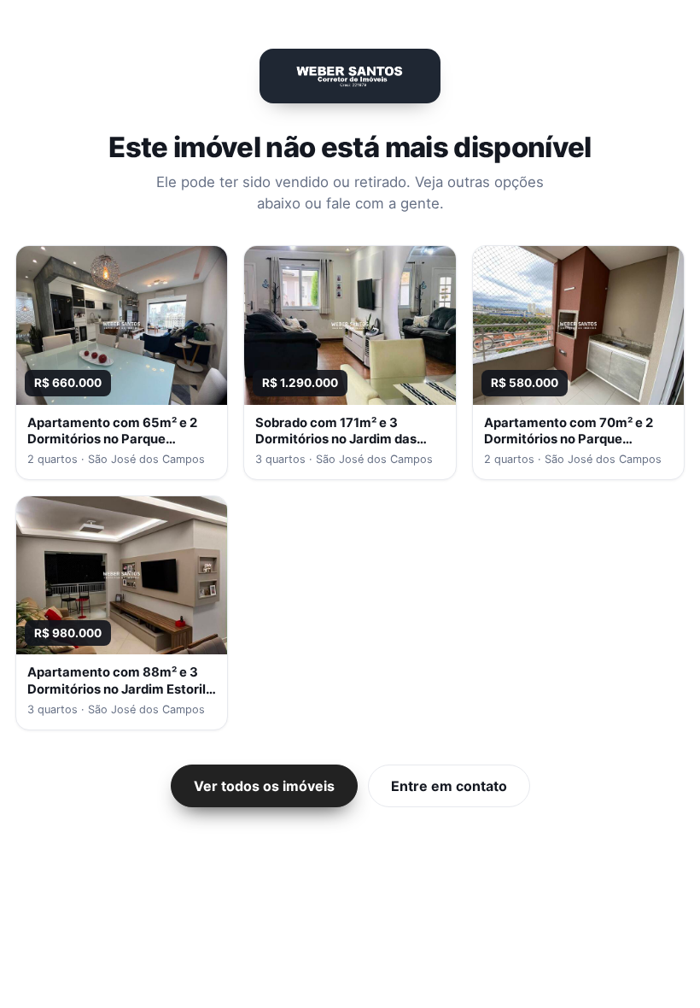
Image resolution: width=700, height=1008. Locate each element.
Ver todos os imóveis (264, 785)
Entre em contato (449, 785)
